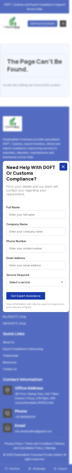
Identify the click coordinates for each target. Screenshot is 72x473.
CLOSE (63, 167)
